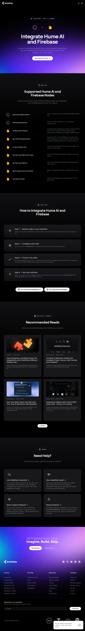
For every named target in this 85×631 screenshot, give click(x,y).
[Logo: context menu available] (8, 3)
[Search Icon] (79, 3)
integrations (37, 18)
